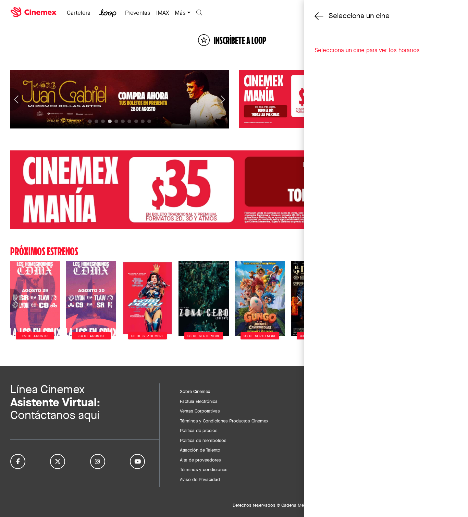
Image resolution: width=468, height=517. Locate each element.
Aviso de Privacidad (200, 479)
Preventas (137, 12)
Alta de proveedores (200, 460)
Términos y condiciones (203, 469)
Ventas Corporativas (200, 411)
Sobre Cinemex (195, 391)
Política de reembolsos (203, 440)
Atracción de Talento (200, 450)
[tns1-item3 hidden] (110, 121)
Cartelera (78, 12)
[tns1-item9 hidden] (149, 121)
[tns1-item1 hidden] (96, 121)
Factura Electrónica (199, 401)
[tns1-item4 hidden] (116, 121)
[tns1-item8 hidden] (143, 121)
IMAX (162, 12)
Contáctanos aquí (54, 415)
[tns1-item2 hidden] (103, 121)
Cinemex (34, 12)
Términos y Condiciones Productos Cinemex (224, 421)
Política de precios (199, 430)
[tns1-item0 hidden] (90, 121)
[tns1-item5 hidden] (123, 121)
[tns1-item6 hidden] (129, 121)
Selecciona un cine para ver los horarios (367, 50)
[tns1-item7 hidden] (136, 121)
